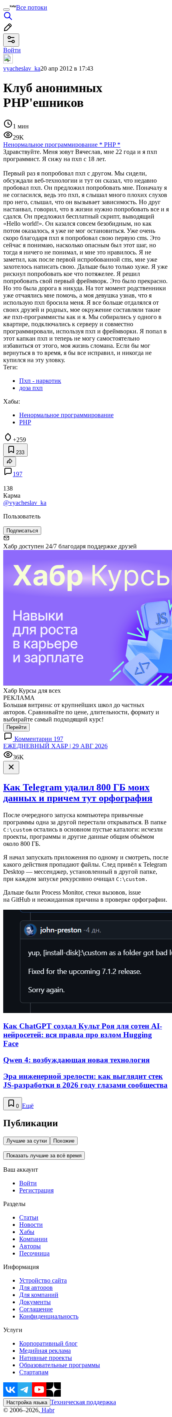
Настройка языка (26, 1402)
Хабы (26, 1231)
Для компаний (38, 1294)
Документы (35, 1302)
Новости (31, 1224)
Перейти (16, 727)
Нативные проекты (45, 1357)
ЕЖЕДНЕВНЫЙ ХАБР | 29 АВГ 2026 (55, 746)
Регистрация (36, 1190)
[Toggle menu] (6, 9)
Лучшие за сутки (26, 1141)
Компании (33, 1239)
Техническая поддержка (83, 1402)
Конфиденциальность (48, 1316)
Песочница (34, 1253)
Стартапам (33, 1372)
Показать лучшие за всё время (44, 1156)
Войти (28, 1183)
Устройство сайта (43, 1280)
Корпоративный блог (48, 1343)
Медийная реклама (45, 1350)
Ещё (28, 1105)
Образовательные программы (59, 1365)
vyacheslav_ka (21, 68)
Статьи (28, 1217)
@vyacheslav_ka (24, 502)
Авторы (30, 1246)
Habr (47, 1410)
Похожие (63, 1141)
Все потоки (31, 7)
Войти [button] (12, 50)
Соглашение (36, 1309)
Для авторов (36, 1287)
